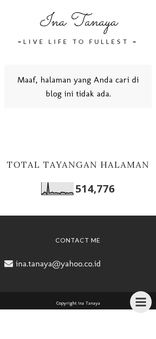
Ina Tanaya (78, 22)
